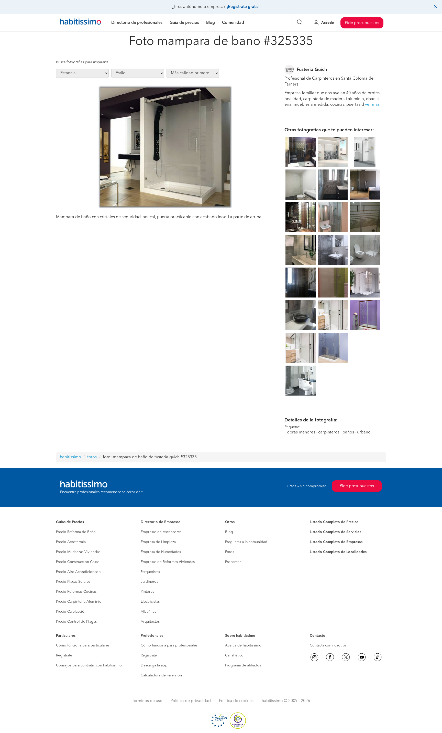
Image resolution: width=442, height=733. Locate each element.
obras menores (301, 432)
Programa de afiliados (243, 665)
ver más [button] (372, 105)
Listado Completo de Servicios (335, 532)
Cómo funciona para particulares (82, 645)
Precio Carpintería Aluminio (79, 601)
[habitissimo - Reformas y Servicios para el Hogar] (81, 22)
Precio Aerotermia (71, 542)
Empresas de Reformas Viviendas (168, 562)
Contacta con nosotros (328, 645)
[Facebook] (330, 657)
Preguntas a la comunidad (246, 542)
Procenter (233, 562)
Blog (229, 532)
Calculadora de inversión (161, 675)
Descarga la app (154, 665)
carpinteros (328, 432)
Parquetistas (150, 572)
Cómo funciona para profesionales (169, 645)
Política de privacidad (191, 701)
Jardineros (149, 581)
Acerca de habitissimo (243, 645)
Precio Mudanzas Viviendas (78, 552)
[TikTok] (377, 657)
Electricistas (150, 601)
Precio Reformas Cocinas (76, 591)
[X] (345, 657)
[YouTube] (361, 657)
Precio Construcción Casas (77, 562)
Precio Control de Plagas (76, 621)
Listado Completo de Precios (334, 522)
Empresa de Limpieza (158, 542)
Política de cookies (236, 701)
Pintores (147, 591)
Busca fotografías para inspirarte (82, 62)
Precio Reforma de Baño (76, 532)
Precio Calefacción (71, 611)
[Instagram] (314, 657)
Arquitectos (150, 621)
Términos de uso (147, 701)
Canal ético (234, 655)
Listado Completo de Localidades (338, 552)
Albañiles (148, 611)
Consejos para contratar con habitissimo (89, 665)
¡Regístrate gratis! (243, 7)
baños (348, 432)
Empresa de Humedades (161, 552)
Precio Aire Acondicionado (78, 572)
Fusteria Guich (312, 69)
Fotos (229, 552)
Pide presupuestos (362, 23)
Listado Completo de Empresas (336, 542)
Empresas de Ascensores (161, 532)
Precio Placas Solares (73, 581)
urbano (364, 432)
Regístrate (64, 655)
